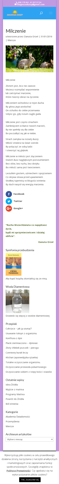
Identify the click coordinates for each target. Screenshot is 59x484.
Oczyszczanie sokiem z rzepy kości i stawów (29, 371)
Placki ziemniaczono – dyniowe (22, 343)
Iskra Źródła (12, 384)
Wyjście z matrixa (15, 389)
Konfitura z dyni (14, 338)
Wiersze (12, 40)
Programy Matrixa (15, 394)
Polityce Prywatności (19, 470)
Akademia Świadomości (18, 416)
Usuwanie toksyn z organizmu (21, 333)
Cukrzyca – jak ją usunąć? (19, 328)
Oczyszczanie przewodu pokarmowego (26, 366)
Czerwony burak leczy (17, 352)
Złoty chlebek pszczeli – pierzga (22, 347)
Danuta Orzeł (31, 36)
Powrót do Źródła (15, 398)
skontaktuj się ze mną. (35, 278)
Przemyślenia (12, 421)
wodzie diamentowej (39, 315)
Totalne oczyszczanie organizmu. (23, 362)
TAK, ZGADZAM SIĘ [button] (30, 479)
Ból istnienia (12, 403)
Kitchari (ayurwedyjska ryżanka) (22, 357)
